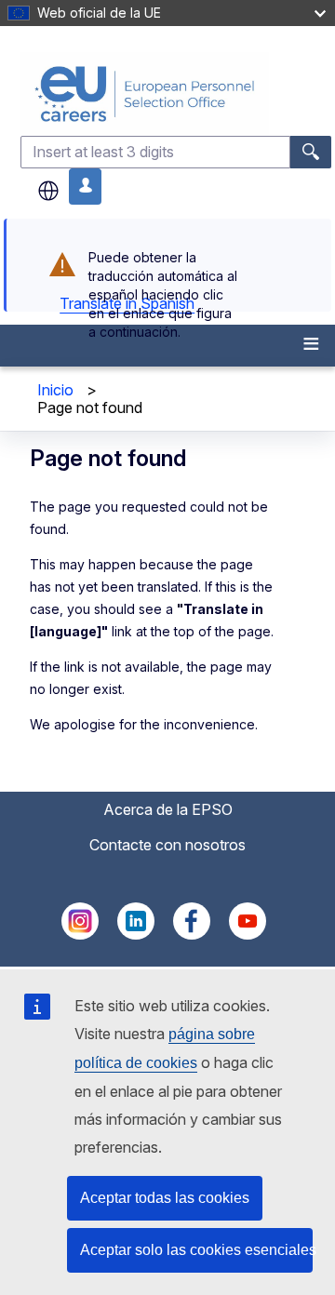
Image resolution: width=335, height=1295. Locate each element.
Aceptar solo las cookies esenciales (196, 1250)
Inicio (55, 389)
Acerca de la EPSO (168, 809)
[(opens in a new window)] (80, 934)
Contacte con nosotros (167, 844)
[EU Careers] (175, 93)
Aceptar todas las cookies (164, 1198)
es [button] (48, 190)
